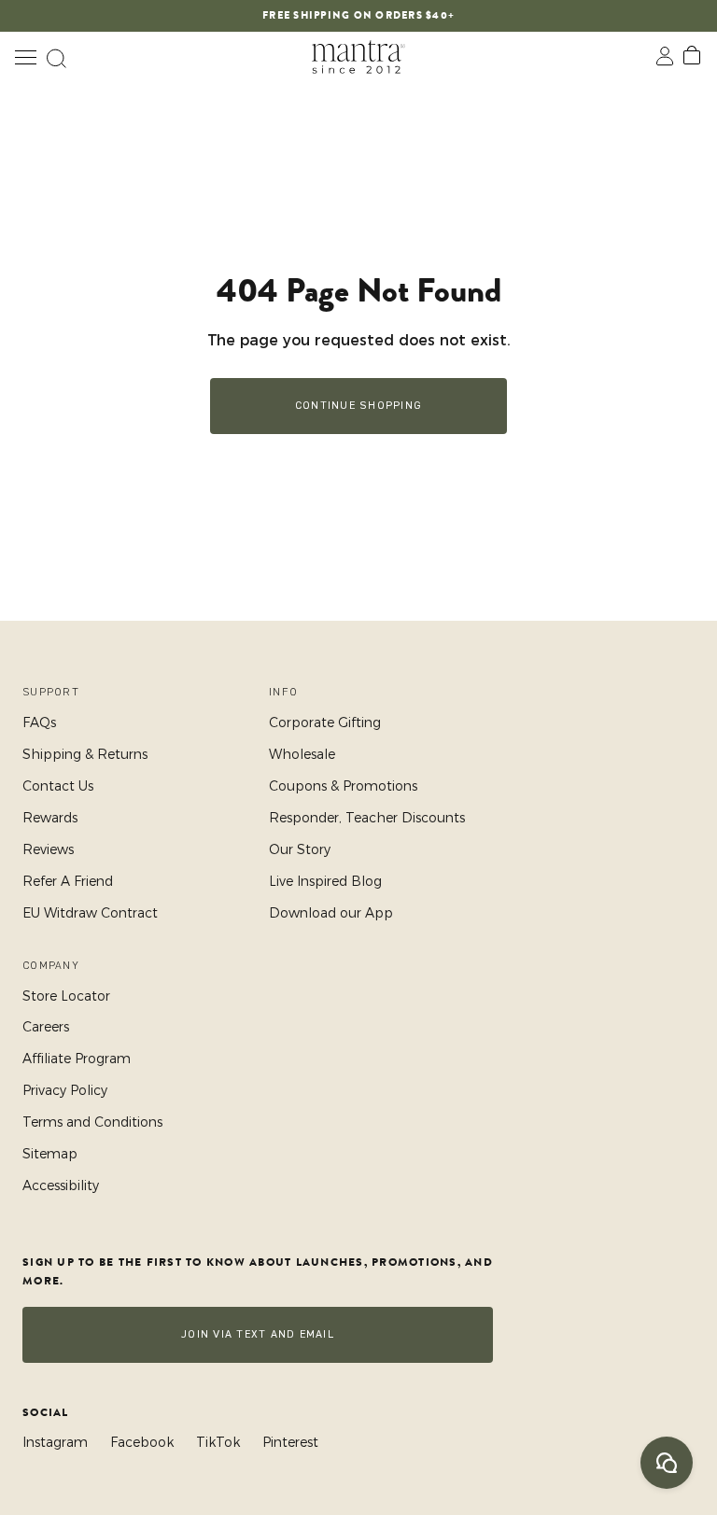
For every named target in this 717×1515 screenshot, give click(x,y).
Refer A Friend (67, 881)
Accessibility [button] (60, 1185)
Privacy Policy (64, 1090)
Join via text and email (257, 1334)
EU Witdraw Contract (90, 913)
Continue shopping (358, 406)
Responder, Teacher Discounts (367, 817)
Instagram (55, 1442)
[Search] (56, 56)
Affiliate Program (76, 1058)
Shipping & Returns (85, 754)
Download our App (331, 913)
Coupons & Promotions (343, 786)
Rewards (49, 817)
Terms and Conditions (92, 1122)
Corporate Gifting (325, 722)
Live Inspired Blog (325, 881)
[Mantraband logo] (358, 56)
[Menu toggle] (25, 56)
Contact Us (57, 786)
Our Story (299, 849)
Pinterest (290, 1442)
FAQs (39, 722)
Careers (45, 1026)
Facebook (142, 1442)
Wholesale (302, 754)
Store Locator (66, 996)
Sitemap (49, 1153)
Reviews (48, 849)
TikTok (218, 1442)
